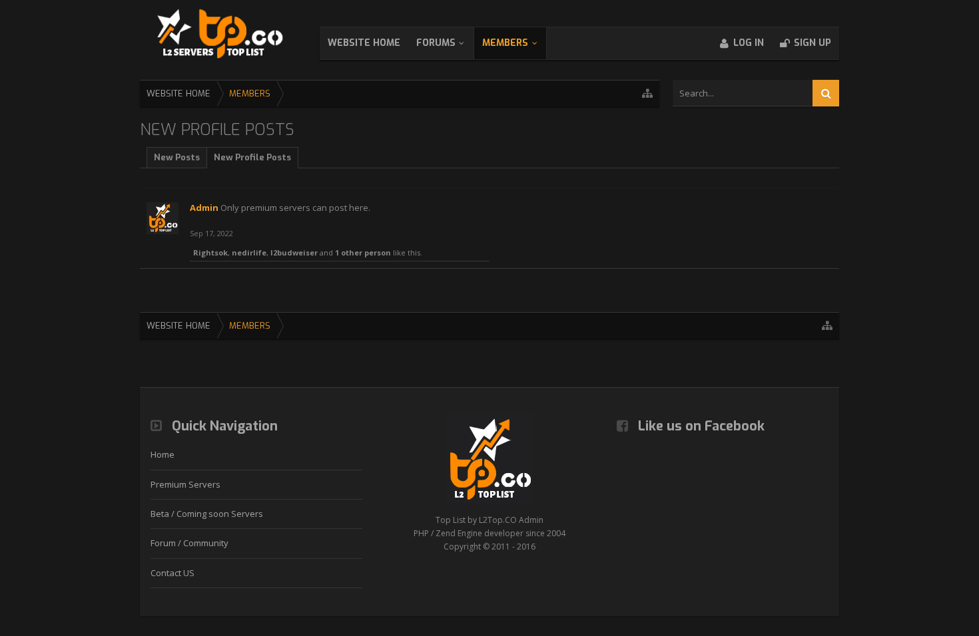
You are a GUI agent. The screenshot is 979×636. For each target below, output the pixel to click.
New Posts (177, 157)
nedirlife (249, 252)
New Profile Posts (252, 157)
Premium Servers (185, 484)
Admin (204, 208)
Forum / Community (189, 543)
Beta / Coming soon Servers (207, 514)
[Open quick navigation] (647, 93)
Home (162, 454)
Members (505, 43)
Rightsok (210, 252)
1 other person (363, 252)
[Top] (948, 531)
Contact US (172, 573)
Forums (436, 43)
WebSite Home (364, 43)
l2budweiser (294, 252)
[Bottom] (948, 561)
